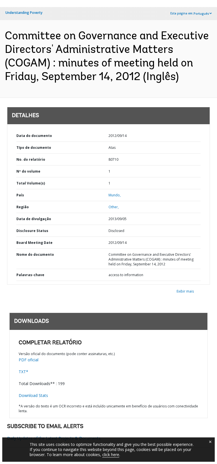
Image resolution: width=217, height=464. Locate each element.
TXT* (23, 371)
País (20, 195)
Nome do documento (35, 254)
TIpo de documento (33, 147)
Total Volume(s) (30, 183)
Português (201, 14)
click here (110, 454)
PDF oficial (28, 359)
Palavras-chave (30, 274)
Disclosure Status (32, 230)
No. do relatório (30, 159)
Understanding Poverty (23, 12)
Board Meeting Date (34, 242)
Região (22, 207)
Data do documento (34, 135)
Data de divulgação (33, 218)
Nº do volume (28, 171)
